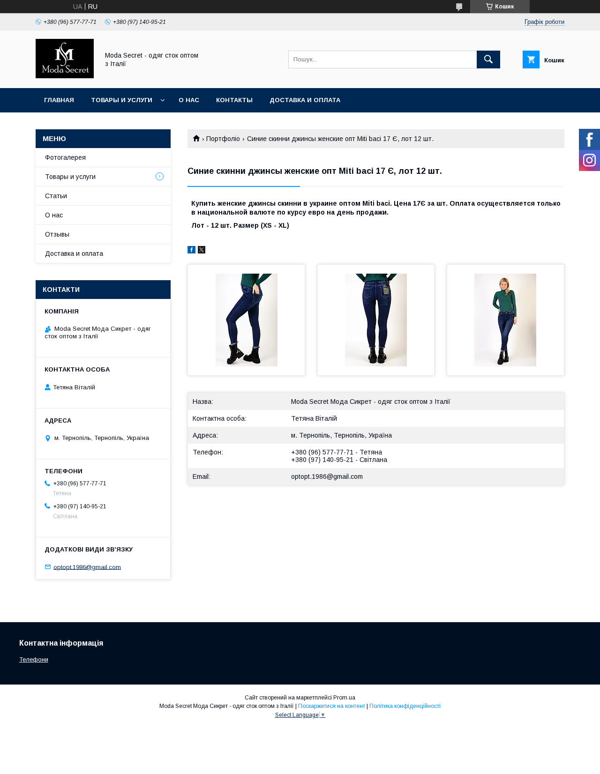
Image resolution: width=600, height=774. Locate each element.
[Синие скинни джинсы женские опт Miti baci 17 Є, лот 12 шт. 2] (376, 320)
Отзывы (57, 234)
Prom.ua (344, 697)
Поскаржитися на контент (331, 706)
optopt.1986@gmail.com (327, 476)
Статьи (56, 196)
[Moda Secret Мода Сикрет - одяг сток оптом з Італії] (65, 76)
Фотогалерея (65, 157)
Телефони (33, 659)
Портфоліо (223, 138)
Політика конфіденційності (405, 706)
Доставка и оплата (305, 100)
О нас (189, 100)
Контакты (234, 100)
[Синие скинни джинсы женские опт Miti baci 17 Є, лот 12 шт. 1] (246, 320)
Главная (59, 100)
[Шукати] (488, 59)
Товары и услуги (121, 100)
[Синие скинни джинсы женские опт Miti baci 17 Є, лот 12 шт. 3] (505, 320)
